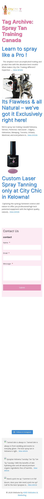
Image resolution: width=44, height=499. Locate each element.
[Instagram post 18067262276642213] (11, 425)
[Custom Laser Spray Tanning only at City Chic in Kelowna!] (12, 157)
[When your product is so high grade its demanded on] (32, 335)
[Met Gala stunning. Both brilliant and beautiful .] (11, 309)
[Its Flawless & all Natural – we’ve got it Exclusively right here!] (17, 86)
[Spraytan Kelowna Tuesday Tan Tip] (5, 459)
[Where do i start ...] (32, 299)
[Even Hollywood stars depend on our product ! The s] (11, 385)
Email (6, 253)
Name (6, 242)
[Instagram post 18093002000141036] (11, 324)
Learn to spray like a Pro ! (19, 52)
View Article (18, 70)
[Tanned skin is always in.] (5, 442)
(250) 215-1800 (35, 2)
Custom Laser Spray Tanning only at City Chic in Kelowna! (22, 187)
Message (8, 264)
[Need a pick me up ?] (5, 479)
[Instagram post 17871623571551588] (32, 425)
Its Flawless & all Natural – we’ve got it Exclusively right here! (22, 110)
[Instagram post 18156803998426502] (32, 353)
